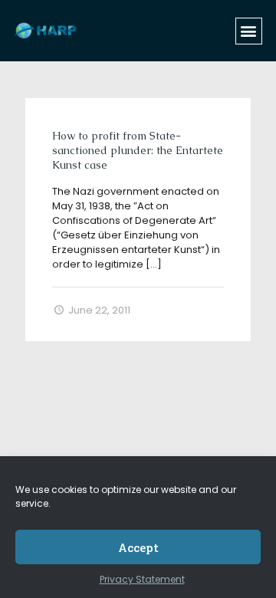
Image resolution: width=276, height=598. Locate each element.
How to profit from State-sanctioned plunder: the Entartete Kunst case (137, 150)
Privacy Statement (142, 579)
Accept (138, 547)
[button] (248, 31)
